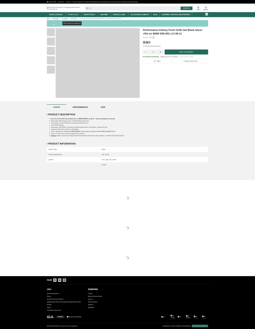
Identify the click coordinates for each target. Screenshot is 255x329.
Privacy (49, 296)
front (103, 160)
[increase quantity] (161, 52)
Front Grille (74, 18)
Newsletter (91, 307)
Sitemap (49, 305)
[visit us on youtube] (59, 280)
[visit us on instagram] (64, 280)
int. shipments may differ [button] (186, 57)
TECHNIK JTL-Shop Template (183, 326)
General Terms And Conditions (55, 299)
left (110, 160)
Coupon (90, 293)
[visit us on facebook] (54, 280)
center (114, 160)
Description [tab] (56, 107)
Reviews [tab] (103, 107)
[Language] (206, 14)
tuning (107, 154)
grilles (103, 149)
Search (186, 8)
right (107, 160)
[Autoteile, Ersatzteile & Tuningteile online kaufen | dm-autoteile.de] (64, 8)
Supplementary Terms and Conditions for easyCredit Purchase (64, 302)
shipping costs (157, 46)
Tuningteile (65, 18)
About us (90, 299)
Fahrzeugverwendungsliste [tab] (80, 107)
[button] (206, 280)
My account (61, 2)
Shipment (90, 305)
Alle (103, 154)
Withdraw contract (200, 326)
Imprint (49, 307)
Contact (68, 2)
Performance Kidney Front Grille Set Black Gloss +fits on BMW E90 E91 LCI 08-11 (101, 18)
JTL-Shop (172, 326)
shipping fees (74, 326)
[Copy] (153, 37)
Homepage (56, 18)
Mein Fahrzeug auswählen (72, 23)
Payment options (92, 302)
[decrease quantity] (145, 52)
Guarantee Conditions (53, 293)
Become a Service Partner (95, 296)
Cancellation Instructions (54, 310)
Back (48, 18)
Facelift (104, 165)
